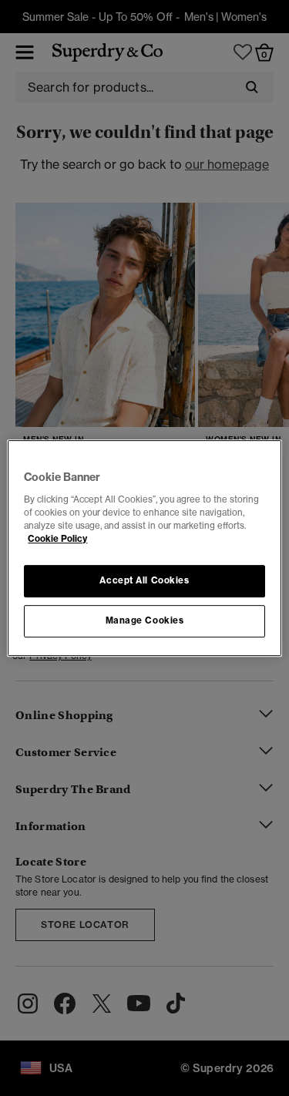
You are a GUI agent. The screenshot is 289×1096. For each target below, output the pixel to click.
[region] (144, 548)
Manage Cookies (145, 620)
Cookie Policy (57, 538)
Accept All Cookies (144, 580)
